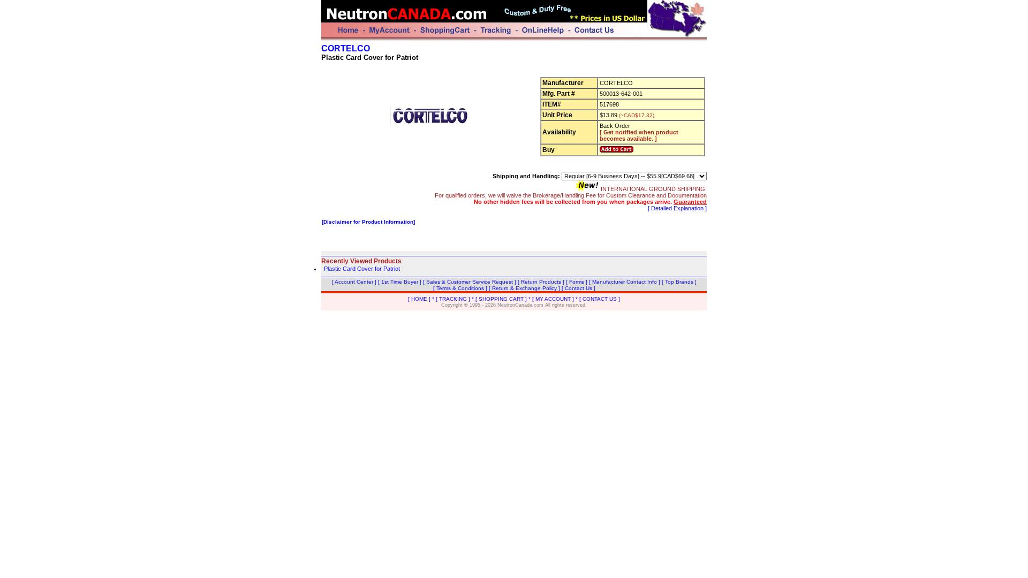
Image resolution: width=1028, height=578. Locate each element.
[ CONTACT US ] (599, 299)
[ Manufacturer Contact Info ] (624, 282)
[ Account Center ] (354, 282)
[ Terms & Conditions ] (460, 288)
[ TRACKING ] (453, 299)
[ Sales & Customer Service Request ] (469, 282)
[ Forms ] (576, 282)
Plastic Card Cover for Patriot (362, 268)
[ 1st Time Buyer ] (399, 282)
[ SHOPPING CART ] (501, 299)
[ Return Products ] (541, 282)
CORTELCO (345, 48)
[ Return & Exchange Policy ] (524, 288)
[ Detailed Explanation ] (677, 208)
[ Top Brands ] (679, 282)
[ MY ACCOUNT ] (553, 299)
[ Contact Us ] (578, 288)
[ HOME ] (419, 299)
